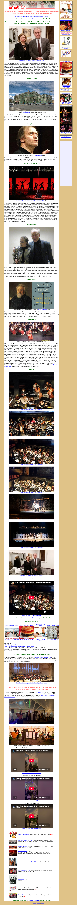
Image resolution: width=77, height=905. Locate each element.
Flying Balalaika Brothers (24, 834)
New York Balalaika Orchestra (25, 840)
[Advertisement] (66, 163)
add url (38, 903)
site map (34, 903)
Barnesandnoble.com (42, 309)
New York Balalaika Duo (24, 870)
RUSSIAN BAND (22, 851)
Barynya (20, 887)
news (31, 16)
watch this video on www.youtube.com (31, 615)
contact (42, 903)
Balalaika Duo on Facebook (37, 16)
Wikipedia (40, 264)
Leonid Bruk (34, 861)
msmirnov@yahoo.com (33, 18)
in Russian (46, 16)
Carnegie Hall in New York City (43, 657)
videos (23, 16)
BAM (43, 200)
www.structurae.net (26, 112)
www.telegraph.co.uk (37, 155)
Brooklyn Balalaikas (22, 846)
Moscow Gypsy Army (23, 894)
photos (27, 16)
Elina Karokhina (18, 16)
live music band (40, 692)
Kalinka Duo (21, 879)
